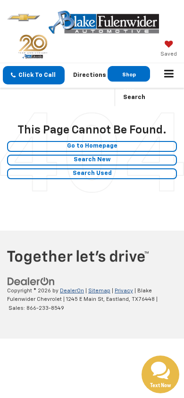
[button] (34, 75)
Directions (89, 75)
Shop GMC (129, 77)
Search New (92, 160)
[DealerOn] (31, 281)
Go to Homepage (92, 146)
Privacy (124, 290)
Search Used (92, 173)
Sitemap (99, 290)
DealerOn (72, 290)
